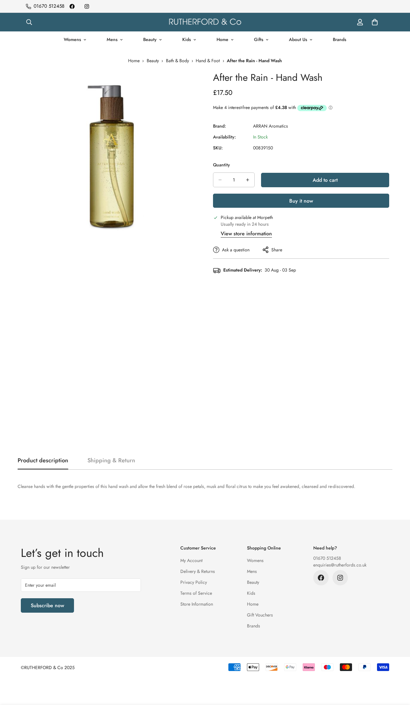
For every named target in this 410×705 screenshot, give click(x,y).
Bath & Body (177, 60)
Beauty (150, 39)
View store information (246, 233)
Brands (339, 39)
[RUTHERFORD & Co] (205, 22)
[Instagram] (86, 6)
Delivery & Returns (197, 571)
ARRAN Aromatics (270, 126)
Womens (72, 39)
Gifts (258, 39)
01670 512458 (327, 558)
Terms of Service (196, 593)
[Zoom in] (191, 83)
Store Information (196, 604)
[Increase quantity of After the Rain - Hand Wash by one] (247, 180)
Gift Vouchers (260, 615)
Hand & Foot (208, 60)
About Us (298, 39)
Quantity (221, 165)
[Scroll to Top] (397, 670)
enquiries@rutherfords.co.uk (339, 565)
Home (222, 39)
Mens (112, 39)
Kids (186, 39)
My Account (191, 560)
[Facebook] (72, 6)
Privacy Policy (193, 582)
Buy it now (301, 201)
